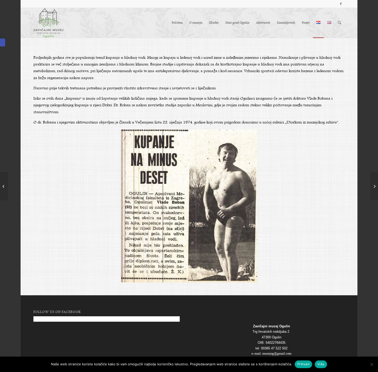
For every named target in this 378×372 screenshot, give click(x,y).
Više (321, 364)
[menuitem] (177, 23)
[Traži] (340, 23)
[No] (371, 364)
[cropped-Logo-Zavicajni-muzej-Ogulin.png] (48, 23)
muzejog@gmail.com (276, 353)
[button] (2, 42)
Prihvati (303, 364)
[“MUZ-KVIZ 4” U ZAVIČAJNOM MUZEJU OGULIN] (374, 186)
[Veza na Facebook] (341, 4)
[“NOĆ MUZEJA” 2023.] (4, 186)
